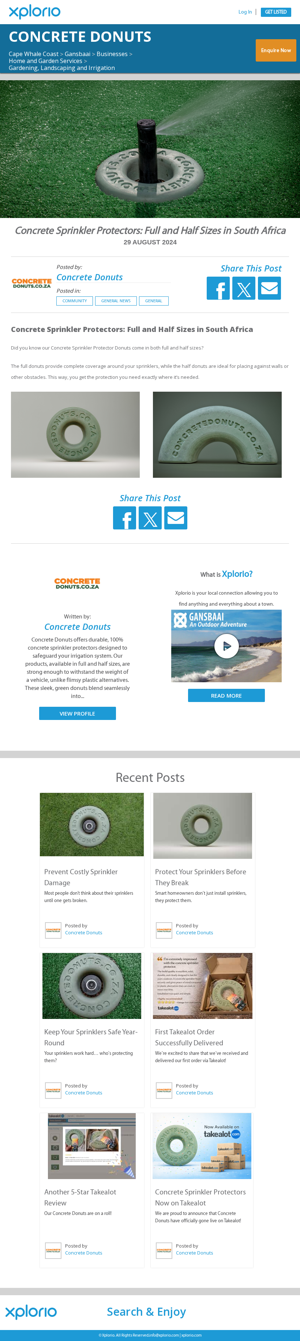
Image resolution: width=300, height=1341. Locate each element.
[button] (147, 623)
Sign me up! (147, 723)
